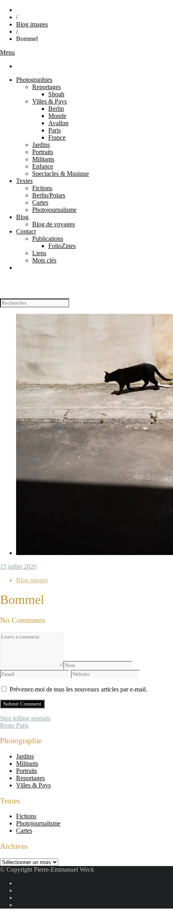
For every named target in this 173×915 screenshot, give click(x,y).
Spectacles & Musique (60, 173)
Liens (39, 253)
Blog (22, 217)
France (57, 137)
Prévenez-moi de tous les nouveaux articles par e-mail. (78, 689)
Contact (26, 231)
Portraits (42, 151)
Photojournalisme (54, 209)
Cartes (40, 202)
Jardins (41, 144)
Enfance (42, 166)
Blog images (32, 24)
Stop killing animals (25, 718)
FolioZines (62, 245)
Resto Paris (14, 725)
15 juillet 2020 (18, 566)
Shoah (56, 94)
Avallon (58, 123)
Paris (54, 130)
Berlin (56, 108)
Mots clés (44, 260)
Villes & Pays (49, 101)
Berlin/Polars (48, 195)
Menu (7, 52)
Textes (24, 180)
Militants (43, 159)
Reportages (46, 86)
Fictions (42, 188)
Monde (57, 115)
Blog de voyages (53, 224)
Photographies (34, 79)
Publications (47, 238)
